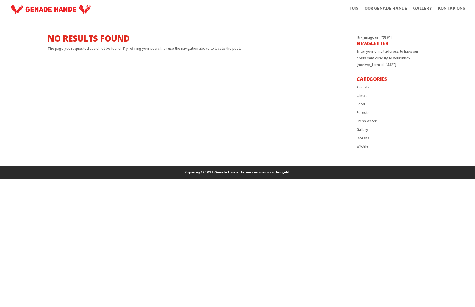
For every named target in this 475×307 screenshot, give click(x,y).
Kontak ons (451, 8)
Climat (362, 95)
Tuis (353, 8)
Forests (363, 112)
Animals (363, 87)
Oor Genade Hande (385, 8)
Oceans (363, 137)
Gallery (422, 8)
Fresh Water (367, 120)
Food (361, 103)
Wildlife (363, 146)
